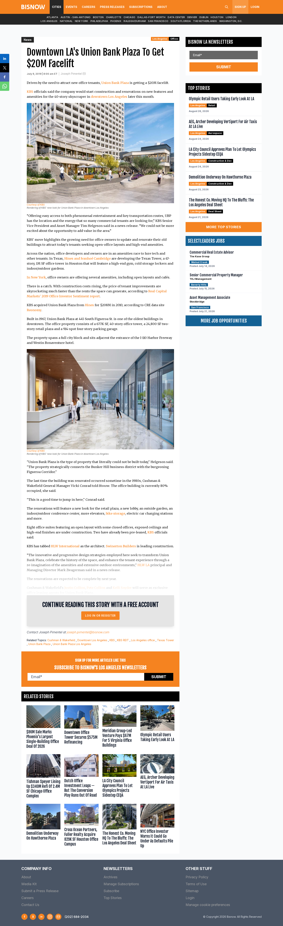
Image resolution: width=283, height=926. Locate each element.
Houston (217, 17)
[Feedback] (58, 917)
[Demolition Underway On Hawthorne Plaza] (43, 827)
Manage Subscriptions (121, 884)
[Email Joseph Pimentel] (84, 74)
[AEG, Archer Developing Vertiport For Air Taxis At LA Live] (157, 777)
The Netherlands (205, 21)
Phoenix (115, 21)
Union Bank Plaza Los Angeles (72, 644)
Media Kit (29, 884)
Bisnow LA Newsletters (210, 42)
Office (174, 38)
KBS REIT (123, 640)
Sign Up (240, 6)
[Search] (226, 7)
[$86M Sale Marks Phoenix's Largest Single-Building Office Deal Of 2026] (43, 727)
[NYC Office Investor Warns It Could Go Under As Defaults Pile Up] (157, 827)
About (162, 6)
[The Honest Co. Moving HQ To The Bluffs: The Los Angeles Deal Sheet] (119, 827)
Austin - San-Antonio (76, 17)
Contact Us (30, 905)
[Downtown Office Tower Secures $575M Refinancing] (81, 727)
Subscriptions (140, 6)
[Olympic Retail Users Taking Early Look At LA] (157, 727)
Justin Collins (74, 588)
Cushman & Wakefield (61, 640)
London (231, 17)
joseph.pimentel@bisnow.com (88, 632)
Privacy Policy (197, 877)
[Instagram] (50, 917)
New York (81, 21)
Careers (88, 6)
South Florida (181, 21)
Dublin (203, 17)
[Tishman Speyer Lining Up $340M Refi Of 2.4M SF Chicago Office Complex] (43, 777)
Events (71, 6)
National (66, 21)
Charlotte (113, 17)
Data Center (176, 17)
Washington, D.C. (230, 21)
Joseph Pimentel (71, 73)
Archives (110, 877)
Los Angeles (49, 21)
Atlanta (52, 17)
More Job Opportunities (224, 321)
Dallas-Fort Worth (151, 17)
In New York (36, 277)
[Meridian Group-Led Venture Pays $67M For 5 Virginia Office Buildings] (119, 727)
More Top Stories (223, 227)
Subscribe (111, 891)
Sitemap (192, 891)
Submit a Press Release (40, 891)
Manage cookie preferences (208, 905)
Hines (89, 305)
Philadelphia (99, 21)
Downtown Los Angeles (92, 640)
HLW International (65, 546)
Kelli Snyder (122, 588)
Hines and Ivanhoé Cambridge (87, 258)
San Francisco (158, 21)
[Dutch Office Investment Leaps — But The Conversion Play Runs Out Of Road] (81, 777)
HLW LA (143, 565)
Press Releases (112, 6)
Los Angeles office (143, 640)
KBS (30, 92)
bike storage (115, 513)
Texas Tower (165, 640)
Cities (56, 6)
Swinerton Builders (121, 546)
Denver (192, 17)
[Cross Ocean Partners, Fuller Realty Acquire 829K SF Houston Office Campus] (81, 827)
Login (255, 6)
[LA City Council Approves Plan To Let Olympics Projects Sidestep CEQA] (119, 777)
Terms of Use (196, 884)
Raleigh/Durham (135, 21)
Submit (158, 676)
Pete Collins (96, 588)
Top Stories (113, 898)
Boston (98, 17)
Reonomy (34, 310)
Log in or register (100, 615)
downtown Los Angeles (109, 97)
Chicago (129, 17)
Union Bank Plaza (115, 83)
